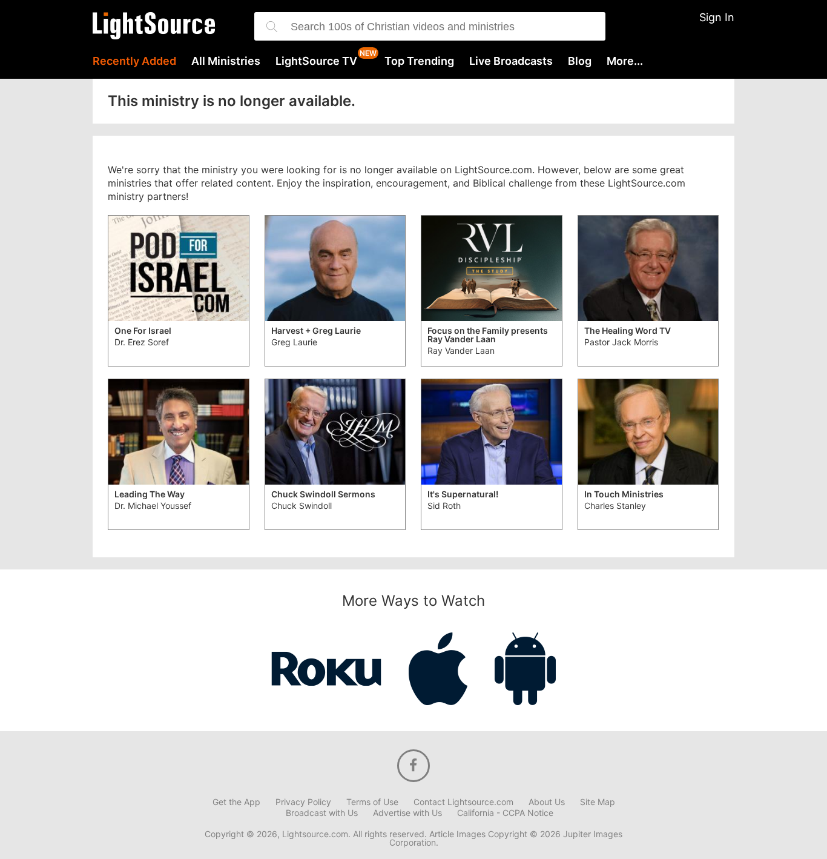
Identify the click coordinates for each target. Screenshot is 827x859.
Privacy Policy (303, 802)
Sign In (716, 17)
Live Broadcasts (511, 61)
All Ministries (225, 61)
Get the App (236, 802)
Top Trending (419, 61)
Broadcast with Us (322, 813)
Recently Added (134, 61)
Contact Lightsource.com (463, 802)
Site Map (597, 802)
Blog (579, 61)
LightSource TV (316, 61)
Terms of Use (372, 802)
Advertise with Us (407, 813)
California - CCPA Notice (505, 813)
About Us (547, 802)
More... (625, 61)
